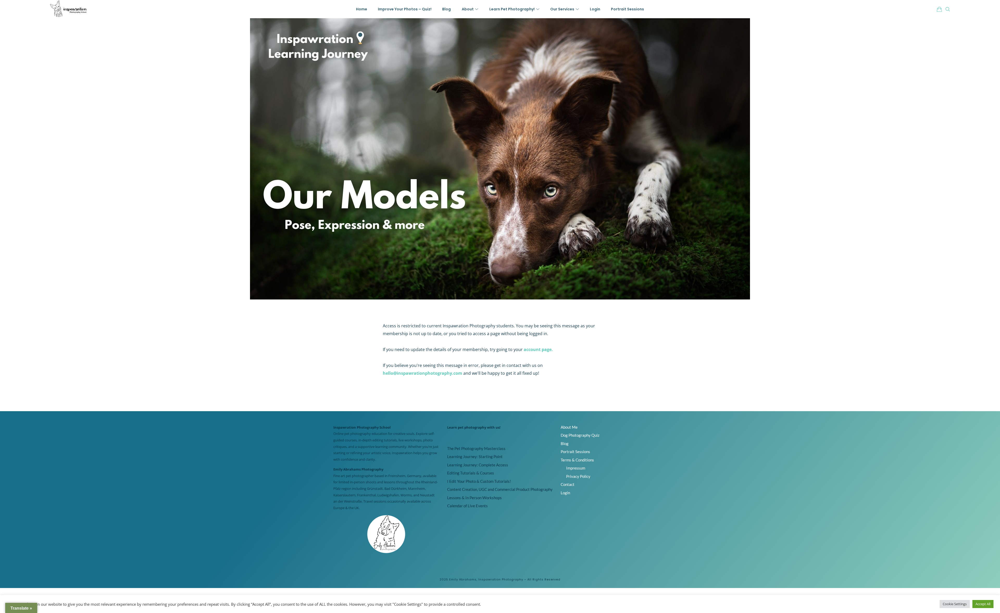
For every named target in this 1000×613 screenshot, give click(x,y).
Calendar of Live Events (467, 505)
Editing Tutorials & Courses (470, 473)
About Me (569, 427)
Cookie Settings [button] (955, 604)
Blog (564, 443)
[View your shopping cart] (939, 9)
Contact (567, 484)
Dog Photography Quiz (580, 435)
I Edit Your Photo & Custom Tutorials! (479, 481)
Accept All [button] (983, 604)
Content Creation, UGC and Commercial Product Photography (500, 489)
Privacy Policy (578, 476)
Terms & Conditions (577, 460)
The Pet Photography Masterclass (476, 448)
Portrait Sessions (575, 451)
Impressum (575, 468)
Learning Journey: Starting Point (475, 456)
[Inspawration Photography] (69, 9)
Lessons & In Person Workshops (474, 497)
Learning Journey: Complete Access (477, 464)
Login (565, 492)
